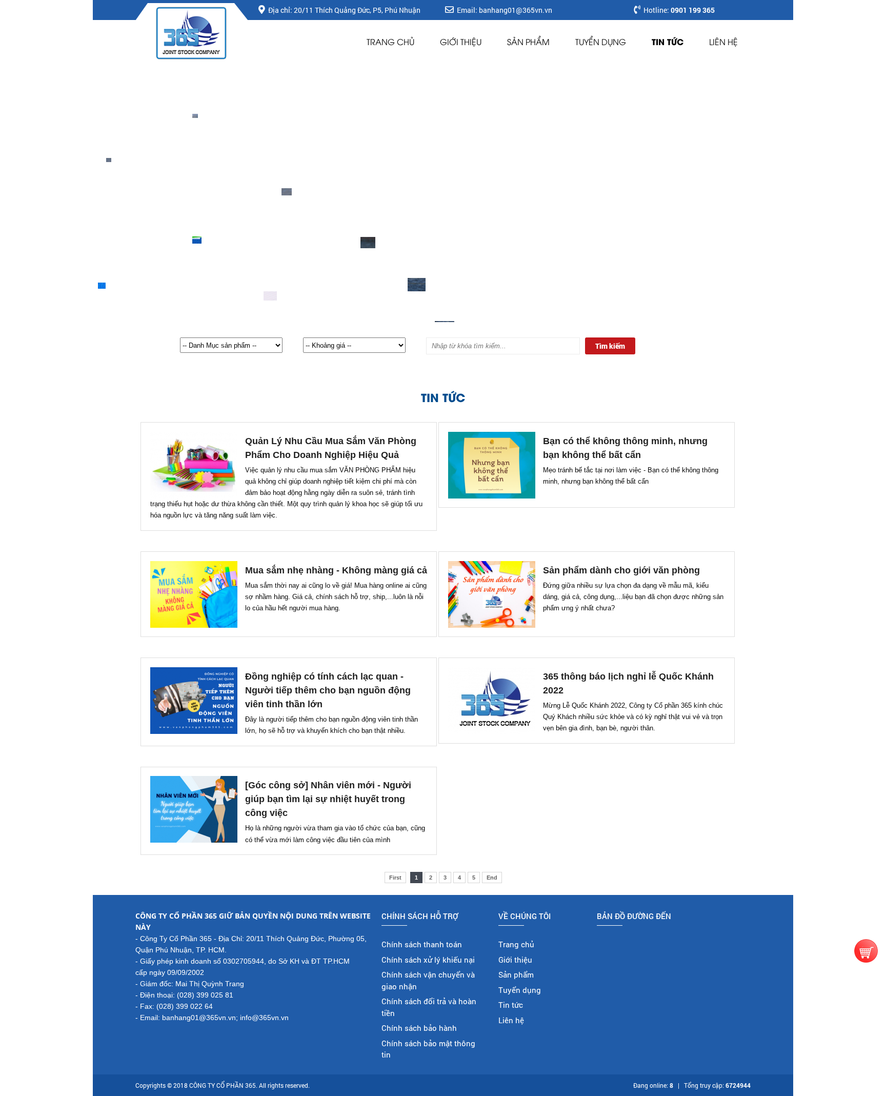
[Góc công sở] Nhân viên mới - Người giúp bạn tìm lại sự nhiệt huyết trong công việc (328, 799)
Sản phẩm (528, 41)
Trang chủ (390, 41)
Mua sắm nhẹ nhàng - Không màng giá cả (336, 570)
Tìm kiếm (610, 346)
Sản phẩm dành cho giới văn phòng (621, 570)
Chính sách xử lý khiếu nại (428, 959)
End (492, 877)
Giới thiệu (460, 41)
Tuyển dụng (600, 41)
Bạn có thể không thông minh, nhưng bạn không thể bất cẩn (625, 448)
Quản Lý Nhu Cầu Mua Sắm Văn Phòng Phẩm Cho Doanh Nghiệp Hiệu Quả (330, 448)
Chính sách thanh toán (421, 944)
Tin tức (667, 41)
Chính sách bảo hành (419, 1028)
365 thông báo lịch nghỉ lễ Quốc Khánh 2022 (628, 683)
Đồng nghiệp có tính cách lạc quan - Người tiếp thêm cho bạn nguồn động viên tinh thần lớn (328, 690)
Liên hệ (723, 41)
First (395, 877)
